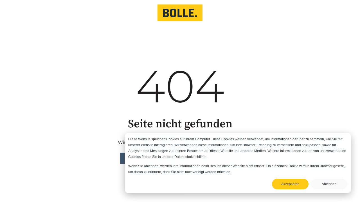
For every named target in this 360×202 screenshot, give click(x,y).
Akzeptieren (290, 184)
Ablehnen (329, 184)
